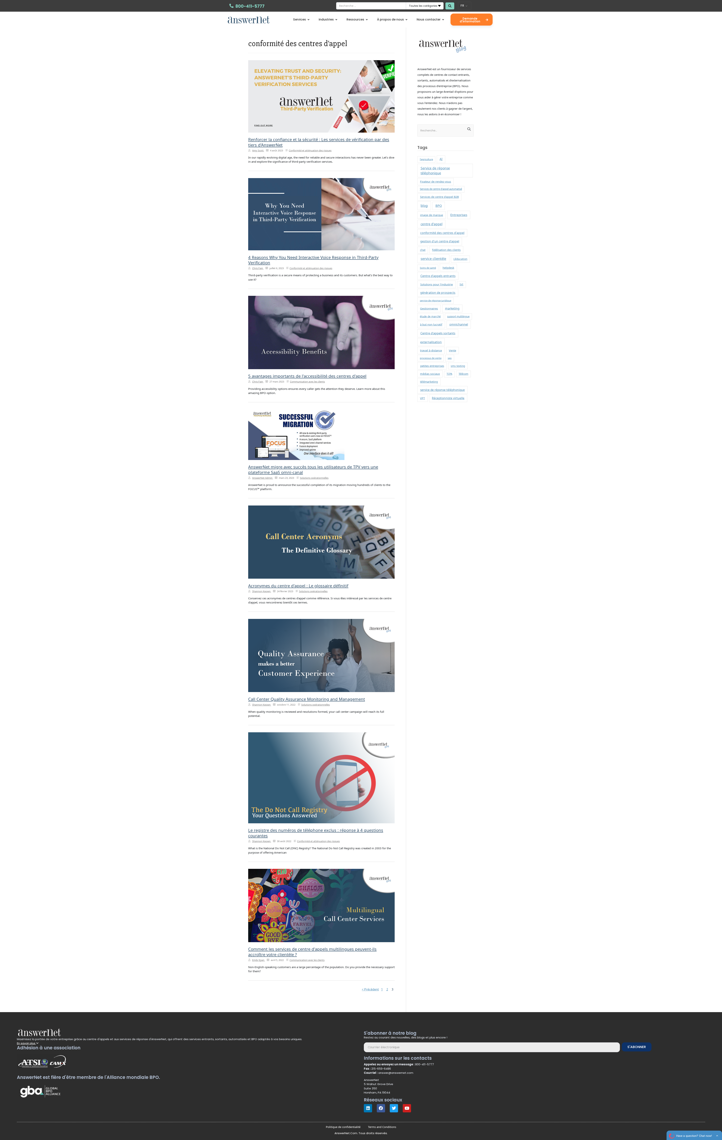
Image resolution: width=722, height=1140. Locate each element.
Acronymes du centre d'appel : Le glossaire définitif (298, 585)
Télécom (463, 374)
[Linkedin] (368, 1108)
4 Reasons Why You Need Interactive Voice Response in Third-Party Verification (313, 260)
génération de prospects (437, 293)
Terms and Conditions (382, 1127)
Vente (452, 350)
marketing (452, 308)
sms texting (458, 366)
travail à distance (431, 350)
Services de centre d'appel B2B (439, 197)
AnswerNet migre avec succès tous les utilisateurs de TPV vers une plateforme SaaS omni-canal (313, 469)
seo (450, 358)
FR (462, 5)
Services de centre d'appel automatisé (441, 189)
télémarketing (429, 381)
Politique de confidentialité (343, 1127)
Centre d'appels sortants (437, 333)
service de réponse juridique (435, 300)
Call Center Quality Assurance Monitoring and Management (306, 699)
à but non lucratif (431, 324)
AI (441, 159)
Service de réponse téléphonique (435, 170)
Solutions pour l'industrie (436, 284)
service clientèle (433, 258)
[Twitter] (394, 1108)
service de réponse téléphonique (442, 390)
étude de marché (430, 316)
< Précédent (370, 989)
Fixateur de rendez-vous (435, 181)
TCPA (449, 374)
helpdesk (448, 267)
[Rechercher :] (445, 129)
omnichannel (458, 324)
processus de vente (430, 358)
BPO (438, 205)
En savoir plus (26, 1043)
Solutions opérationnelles (314, 478)
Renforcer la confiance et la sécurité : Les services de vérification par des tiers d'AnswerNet (318, 142)
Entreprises (458, 215)
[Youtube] (407, 1108)
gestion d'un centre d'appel (439, 241)
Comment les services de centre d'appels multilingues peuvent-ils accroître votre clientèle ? (312, 951)
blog (424, 205)
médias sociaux (430, 374)
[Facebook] (381, 1108)
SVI (461, 284)
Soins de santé (428, 267)
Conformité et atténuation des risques (310, 150)
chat (422, 250)
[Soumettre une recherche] (449, 5)
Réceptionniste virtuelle (448, 398)
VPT (422, 398)
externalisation (431, 342)
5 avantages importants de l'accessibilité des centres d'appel (307, 376)
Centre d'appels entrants (438, 276)
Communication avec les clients (307, 381)
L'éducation (460, 259)
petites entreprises (432, 366)
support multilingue (458, 316)
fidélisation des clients (446, 250)
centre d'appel (431, 224)
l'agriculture (426, 159)
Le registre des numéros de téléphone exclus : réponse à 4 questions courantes (315, 832)
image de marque (431, 215)
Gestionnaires (429, 308)
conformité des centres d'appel (442, 233)
